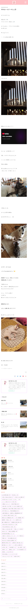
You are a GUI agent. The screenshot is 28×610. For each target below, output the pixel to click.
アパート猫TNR (17, 519)
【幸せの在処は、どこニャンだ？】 (9, 554)
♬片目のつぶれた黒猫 (19, 497)
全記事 (16, 556)
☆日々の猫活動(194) (4, 368)
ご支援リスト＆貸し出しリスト (8, 535)
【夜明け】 (12, 549)
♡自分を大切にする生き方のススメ (9, 524)
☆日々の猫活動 (19, 517)
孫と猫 (2, 422)
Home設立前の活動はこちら (8, 533)
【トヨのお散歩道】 (21, 549)
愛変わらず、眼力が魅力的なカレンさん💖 (9, 414)
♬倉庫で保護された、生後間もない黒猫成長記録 (12, 513)
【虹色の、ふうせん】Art (7, 551)
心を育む (4, 547)
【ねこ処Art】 (21, 547)
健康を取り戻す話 (6, 542)
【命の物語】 (12, 547)
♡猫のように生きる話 (7, 529)
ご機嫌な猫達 (4, 411)
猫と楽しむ (15, 494)
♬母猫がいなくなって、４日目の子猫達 (10, 504)
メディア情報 (20, 535)
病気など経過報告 (13, 531)
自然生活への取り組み (17, 542)
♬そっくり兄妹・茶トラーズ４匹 (9, 501)
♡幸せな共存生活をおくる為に (8, 526)
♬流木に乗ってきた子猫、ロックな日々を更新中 (12, 506)
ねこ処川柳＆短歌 (6, 494)
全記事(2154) (10, 368)
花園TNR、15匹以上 (6, 519)
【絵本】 (4, 549)
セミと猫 (9, 478)
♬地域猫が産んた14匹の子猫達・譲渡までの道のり (12, 508)
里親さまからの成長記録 (7, 517)
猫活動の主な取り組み (16, 522)
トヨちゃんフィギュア (7, 556)
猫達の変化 (3, 400)
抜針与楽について (6, 545)
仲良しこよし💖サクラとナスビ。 (7, 403)
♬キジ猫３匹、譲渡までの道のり (9, 515)
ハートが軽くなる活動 (17, 545)
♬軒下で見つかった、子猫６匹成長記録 (10, 510)
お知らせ (4, 531)
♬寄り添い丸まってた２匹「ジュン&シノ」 (11, 499)
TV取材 (4, 538)
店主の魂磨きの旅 (12, 538)
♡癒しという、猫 (18, 529)
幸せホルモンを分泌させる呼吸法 (9, 540)
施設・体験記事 (6, 522)
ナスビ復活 (10, 484)
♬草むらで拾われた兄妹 (7, 497)
